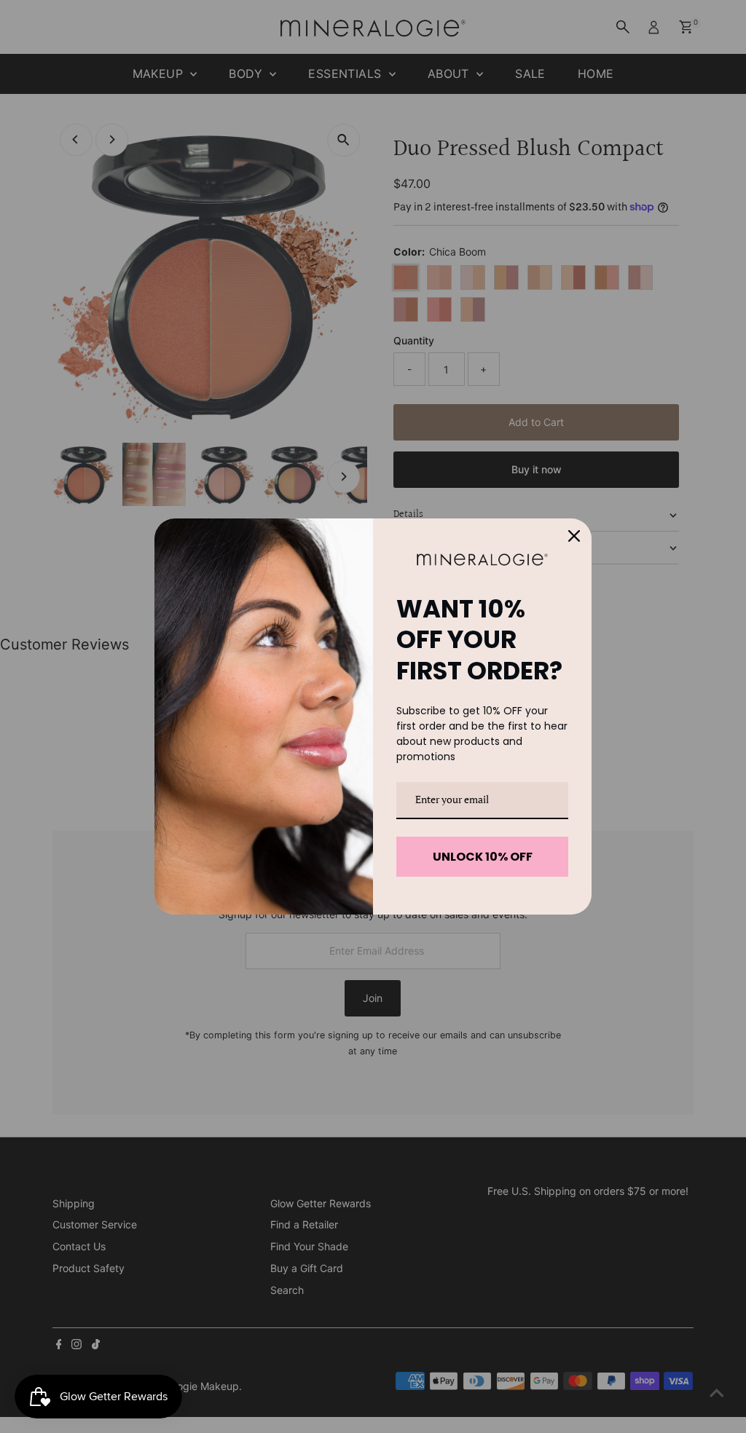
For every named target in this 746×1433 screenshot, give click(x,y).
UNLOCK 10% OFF (483, 856)
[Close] (574, 535)
